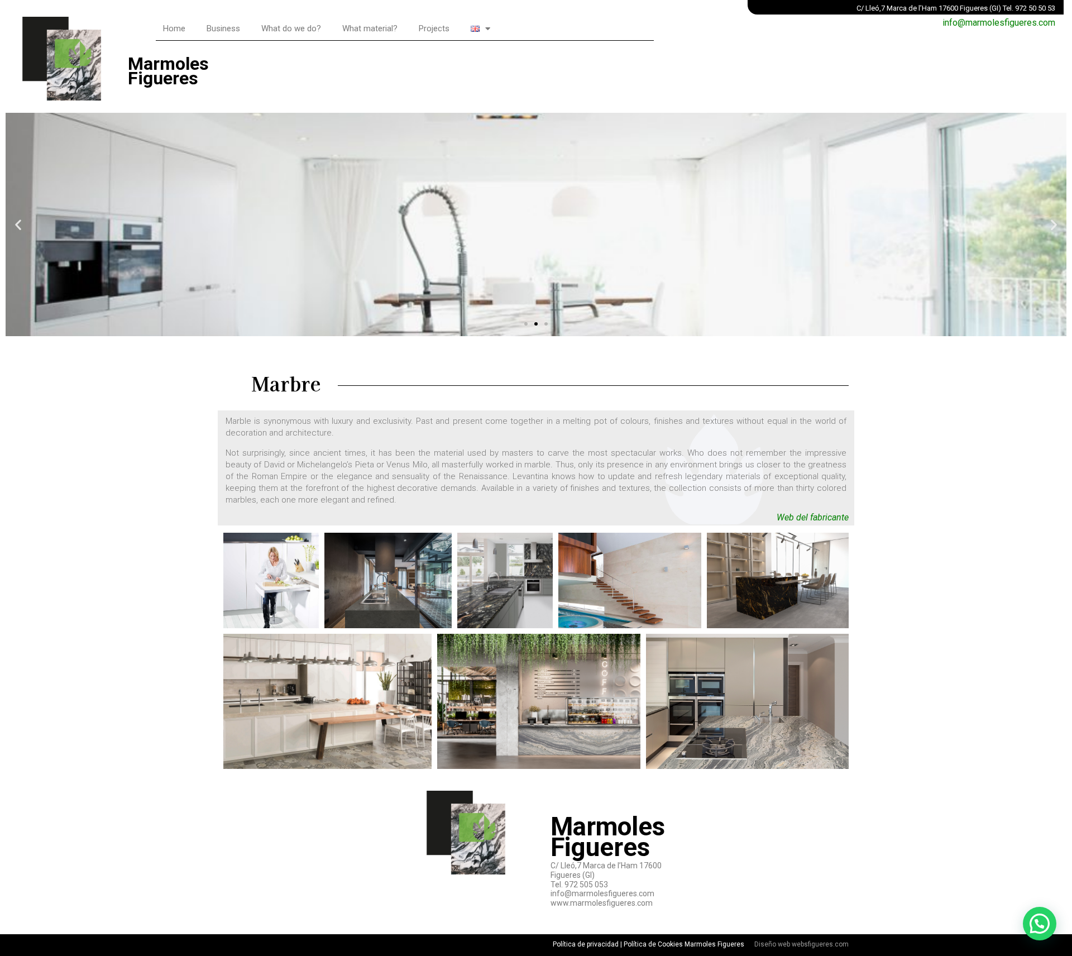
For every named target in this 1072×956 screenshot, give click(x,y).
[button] (526, 324)
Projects (434, 28)
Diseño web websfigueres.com (801, 944)
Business (223, 28)
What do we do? (291, 28)
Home (174, 28)
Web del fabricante (813, 517)
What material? (370, 28)
